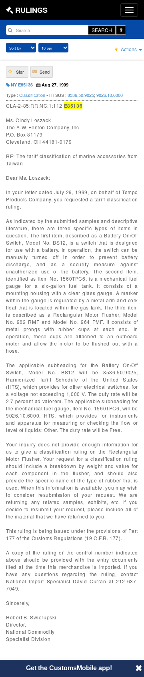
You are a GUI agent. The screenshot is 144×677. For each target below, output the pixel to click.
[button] (17, 72)
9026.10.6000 (109, 95)
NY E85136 (21, 85)
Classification (32, 95)
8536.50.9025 (81, 95)
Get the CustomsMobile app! (69, 668)
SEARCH (102, 29)
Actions (129, 49)
